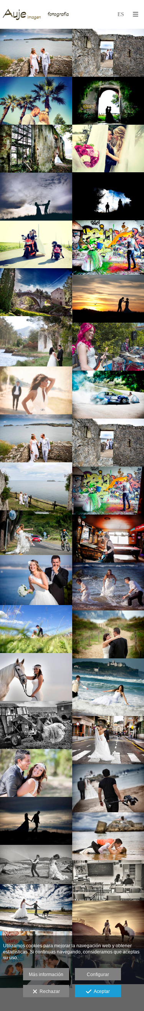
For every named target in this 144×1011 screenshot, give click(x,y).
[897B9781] (36, 292)
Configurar (98, 974)
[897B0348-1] (36, 101)
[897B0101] (36, 532)
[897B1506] (36, 629)
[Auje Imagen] (37, 14)
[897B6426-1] (36, 149)
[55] (36, 907)
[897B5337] (36, 677)
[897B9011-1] (36, 245)
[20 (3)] (36, 773)
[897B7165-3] (36, 197)
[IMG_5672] (36, 821)
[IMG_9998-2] (36, 341)
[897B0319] (36, 580)
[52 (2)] (36, 390)
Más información (46, 974)
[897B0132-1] (36, 53)
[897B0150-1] (36, 486)
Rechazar (48, 991)
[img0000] (36, 864)
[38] (36, 725)
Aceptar (100, 991)
